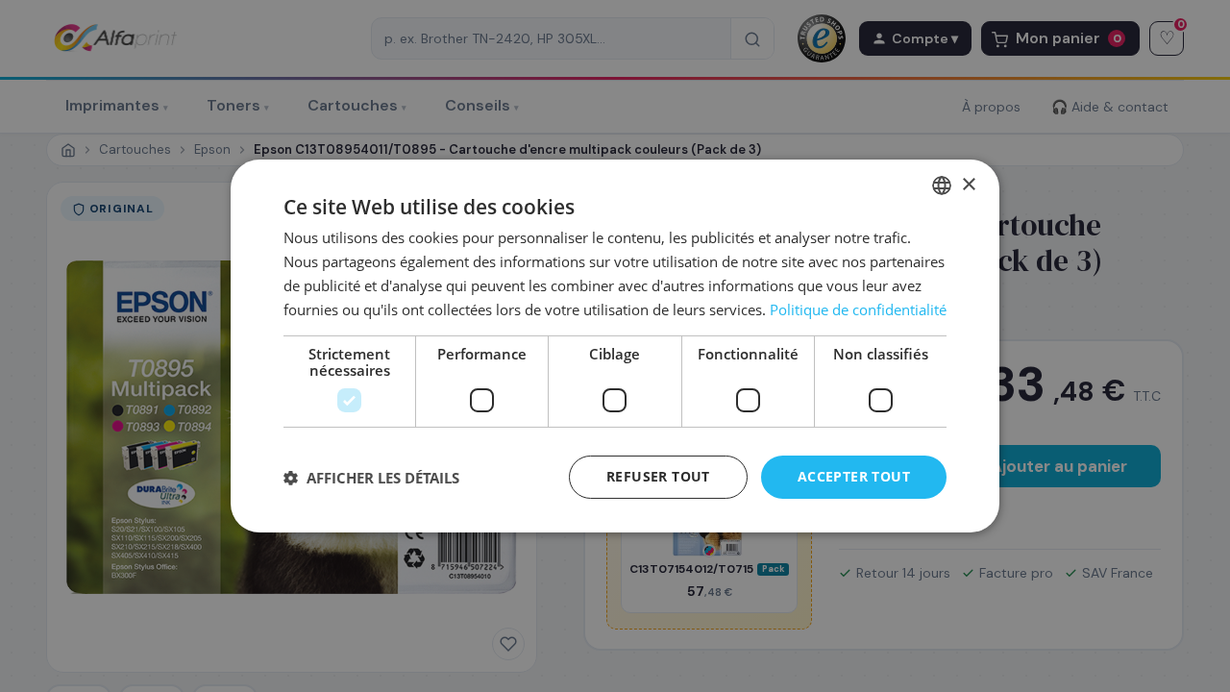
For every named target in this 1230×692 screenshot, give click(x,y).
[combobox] (941, 185)
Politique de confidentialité (858, 309)
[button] (371, 477)
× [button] (968, 184)
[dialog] (615, 346)
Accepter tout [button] (854, 476)
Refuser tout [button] (658, 476)
